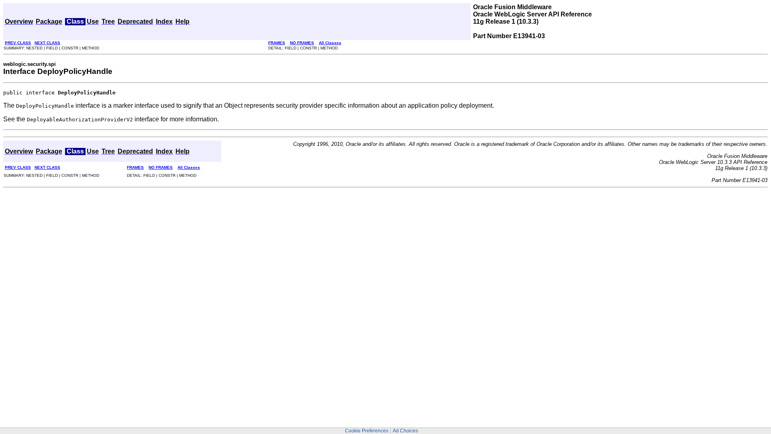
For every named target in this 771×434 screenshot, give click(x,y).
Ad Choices (405, 431)
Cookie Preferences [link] (366, 431)
